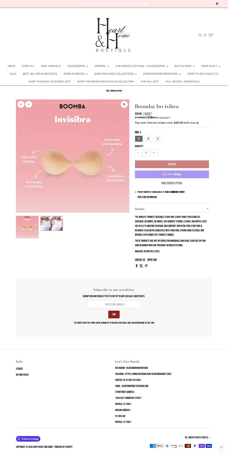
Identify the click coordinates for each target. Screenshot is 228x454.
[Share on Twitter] (141, 266)
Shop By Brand (74, 74)
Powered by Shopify (63, 447)
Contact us (140, 259)
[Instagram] (5, 4)
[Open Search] (200, 35)
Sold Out (172, 164)
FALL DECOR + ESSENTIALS (182, 81)
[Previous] (21, 104)
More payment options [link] (171, 183)
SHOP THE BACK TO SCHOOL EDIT (50, 81)
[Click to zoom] (124, 104)
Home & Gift (209, 66)
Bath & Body (183, 66)
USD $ (221, 3)
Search (19, 368)
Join (114, 314)
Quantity (139, 146)
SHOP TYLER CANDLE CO (202, 74)
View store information (147, 197)
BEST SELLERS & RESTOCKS (40, 74)
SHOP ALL (28, 66)
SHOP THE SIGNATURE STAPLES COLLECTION (105, 81)
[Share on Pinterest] (146, 266)
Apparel (101, 66)
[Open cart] (210, 35)
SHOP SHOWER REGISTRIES (160, 74)
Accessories (76, 66)
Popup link (152, 259)
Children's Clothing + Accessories (141, 66)
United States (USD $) (198, 437)
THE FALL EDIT (150, 81)
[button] (172, 117)
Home (11, 66)
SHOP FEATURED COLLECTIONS (114, 74)
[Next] (28, 104)
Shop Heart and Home (43, 447)
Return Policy (22, 374)
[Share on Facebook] (137, 266)
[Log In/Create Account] (205, 35)
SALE (13, 74)
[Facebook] (1, 4)
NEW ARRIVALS (51, 66)
